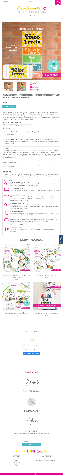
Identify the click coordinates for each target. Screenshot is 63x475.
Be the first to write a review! (31, 353)
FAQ (16, 464)
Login (31, 1)
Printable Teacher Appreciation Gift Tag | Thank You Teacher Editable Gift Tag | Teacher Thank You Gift (16, 312)
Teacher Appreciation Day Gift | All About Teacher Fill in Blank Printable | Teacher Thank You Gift (46, 274)
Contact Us (16, 462)
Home (3, 18)
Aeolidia (43, 474)
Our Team (16, 460)
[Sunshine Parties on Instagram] (45, 451)
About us (16, 459)
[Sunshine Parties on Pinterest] (38, 451)
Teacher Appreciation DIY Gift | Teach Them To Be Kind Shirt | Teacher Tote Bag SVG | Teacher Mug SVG (47, 312)
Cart (57, 1)
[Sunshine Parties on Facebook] (41, 451)
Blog (16, 466)
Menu (6, 1)
